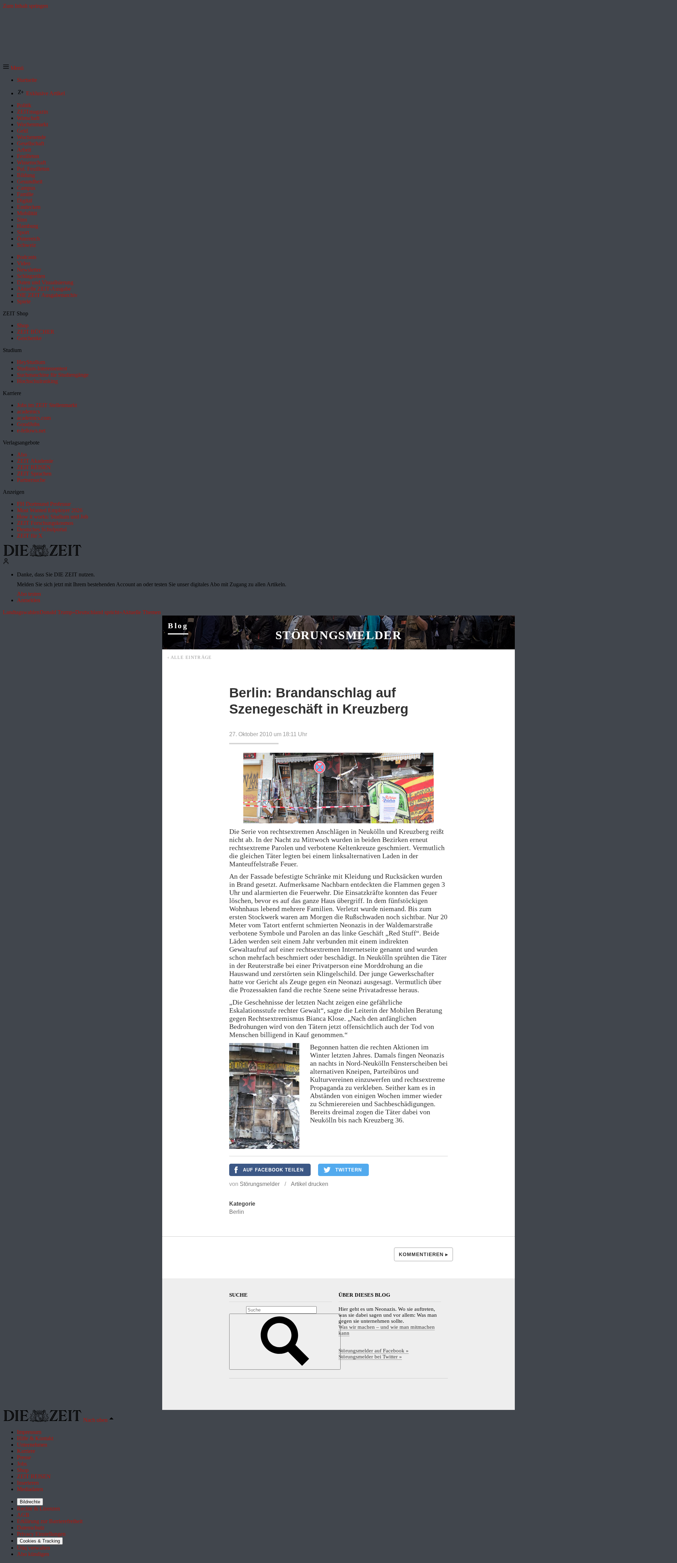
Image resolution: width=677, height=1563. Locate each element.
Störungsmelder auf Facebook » (373, 1350)
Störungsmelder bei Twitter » (370, 1356)
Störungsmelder (338, 635)
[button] (13, 68)
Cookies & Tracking (40, 1541)
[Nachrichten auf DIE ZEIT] (42, 555)
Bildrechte (30, 1501)
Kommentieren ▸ (423, 1254)
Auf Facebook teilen (273, 1170)
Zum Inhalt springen (25, 6)
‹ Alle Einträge (189, 657)
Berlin (236, 1212)
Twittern (348, 1170)
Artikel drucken (309, 1184)
